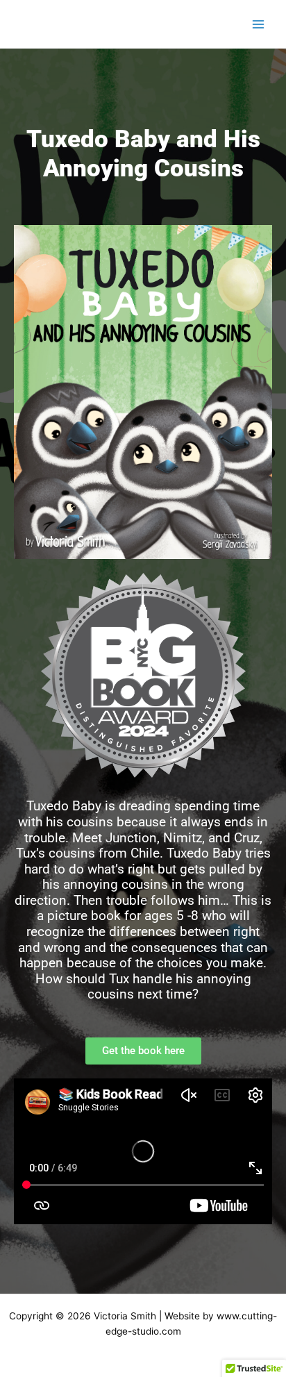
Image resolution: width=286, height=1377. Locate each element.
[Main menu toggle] (258, 24)
